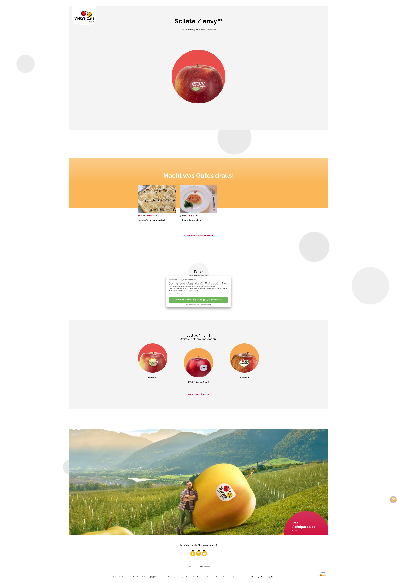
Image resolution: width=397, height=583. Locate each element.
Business (190, 567)
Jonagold (244, 377)
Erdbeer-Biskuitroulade (190, 220)
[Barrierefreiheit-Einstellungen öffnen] (393, 499)
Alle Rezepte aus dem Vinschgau (198, 235)
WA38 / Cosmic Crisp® (198, 382)
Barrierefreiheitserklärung (241, 577)
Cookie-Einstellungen (214, 577)
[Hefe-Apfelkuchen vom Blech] (157, 199)
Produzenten (204, 567)
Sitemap (254, 577)
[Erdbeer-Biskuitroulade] (198, 199)
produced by (263, 577)
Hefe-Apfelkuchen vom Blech (152, 220)
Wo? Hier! (295, 531)
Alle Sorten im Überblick (198, 394)
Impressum (201, 577)
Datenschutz (227, 577)
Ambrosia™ (153, 377)
